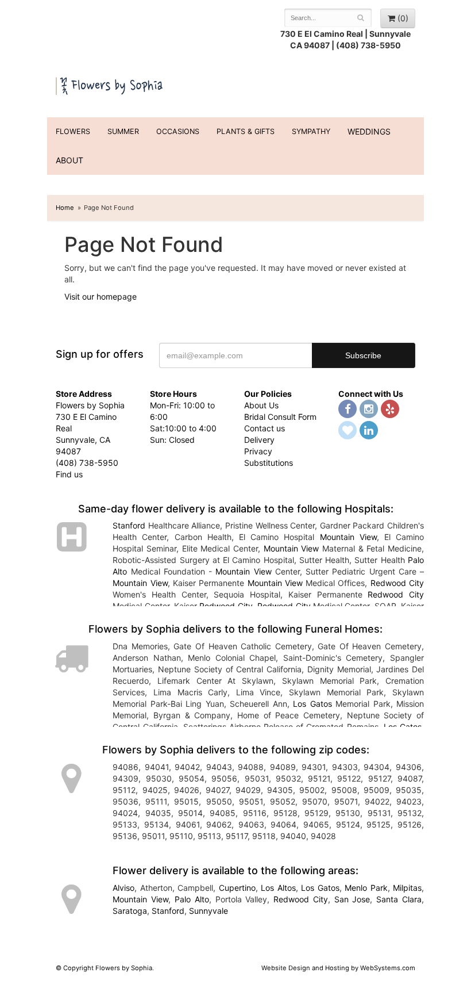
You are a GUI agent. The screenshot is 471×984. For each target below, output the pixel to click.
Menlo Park (366, 888)
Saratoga (130, 911)
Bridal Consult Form (280, 417)
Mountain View (348, 537)
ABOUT (69, 160)
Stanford (129, 525)
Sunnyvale (208, 911)
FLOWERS (73, 131)
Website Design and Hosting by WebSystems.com (338, 968)
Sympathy (311, 131)
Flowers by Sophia (110, 84)
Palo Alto (192, 899)
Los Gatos (312, 704)
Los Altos (278, 888)
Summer (123, 131)
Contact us (264, 428)
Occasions (177, 131)
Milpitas (407, 888)
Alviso (123, 888)
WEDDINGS (369, 131)
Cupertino (237, 888)
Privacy (258, 451)
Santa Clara (399, 899)
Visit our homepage (100, 296)
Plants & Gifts (246, 131)
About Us (261, 405)
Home (65, 208)
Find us (69, 474)
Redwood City (397, 583)
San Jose (352, 899)
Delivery (259, 440)
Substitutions (268, 463)
